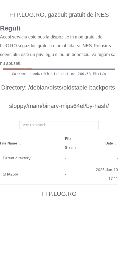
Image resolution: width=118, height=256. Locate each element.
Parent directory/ (17, 158)
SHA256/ (10, 174)
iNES (87, 45)
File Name (8, 143)
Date (109, 143)
